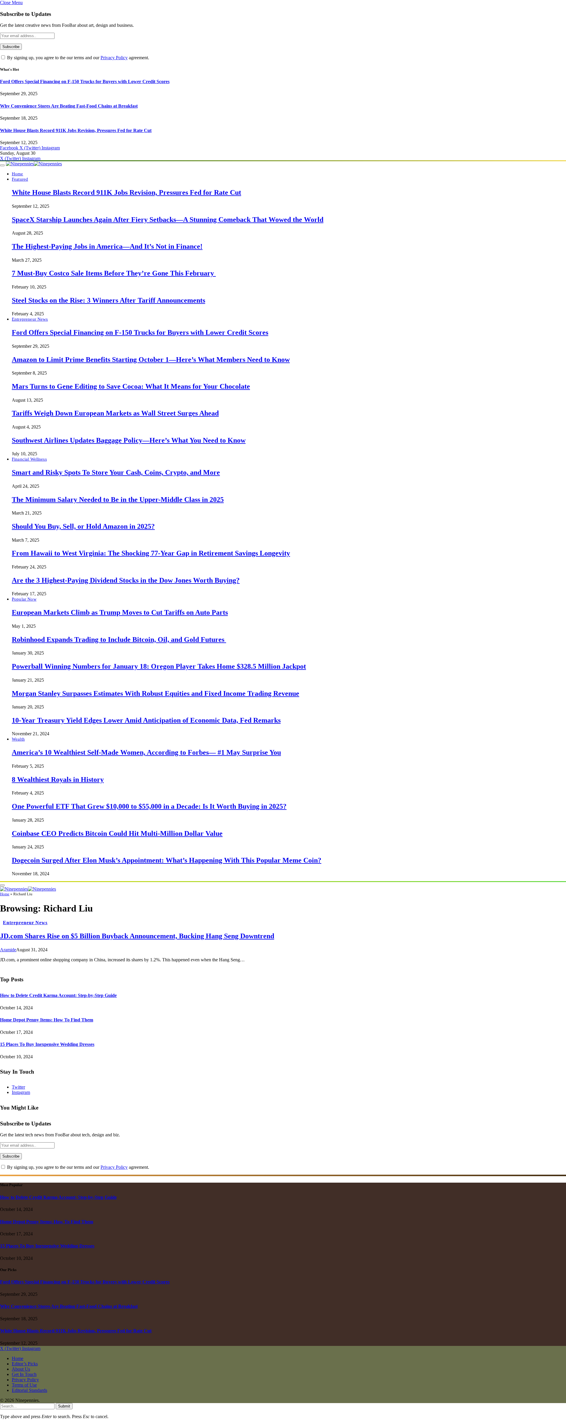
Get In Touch (24, 1374)
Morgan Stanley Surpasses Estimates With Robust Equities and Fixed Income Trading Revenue (155, 693)
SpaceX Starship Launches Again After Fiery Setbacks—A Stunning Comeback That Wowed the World (167, 219)
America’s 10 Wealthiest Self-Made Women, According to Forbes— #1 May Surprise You (146, 752)
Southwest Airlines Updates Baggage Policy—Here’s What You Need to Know (129, 440)
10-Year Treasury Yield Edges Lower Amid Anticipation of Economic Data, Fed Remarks (146, 720)
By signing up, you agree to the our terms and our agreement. (77, 57)
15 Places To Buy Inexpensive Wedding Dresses (47, 1044)
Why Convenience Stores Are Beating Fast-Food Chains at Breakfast (69, 105)
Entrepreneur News (30, 319)
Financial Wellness (29, 459)
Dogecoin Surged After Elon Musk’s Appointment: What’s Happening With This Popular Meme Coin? (166, 860)
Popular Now (24, 598)
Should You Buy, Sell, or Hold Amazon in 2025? (83, 526)
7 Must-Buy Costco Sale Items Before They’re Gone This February (114, 273)
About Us (21, 1369)
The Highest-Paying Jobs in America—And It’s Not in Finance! (107, 246)
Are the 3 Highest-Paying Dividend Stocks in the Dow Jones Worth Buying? (126, 580)
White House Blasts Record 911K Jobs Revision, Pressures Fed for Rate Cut (76, 130)
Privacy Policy (114, 57)
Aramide (8, 949)
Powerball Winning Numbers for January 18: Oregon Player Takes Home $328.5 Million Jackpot (159, 666)
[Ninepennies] (34, 163)
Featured (20, 179)
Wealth (18, 738)
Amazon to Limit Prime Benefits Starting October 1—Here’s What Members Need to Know (151, 359)
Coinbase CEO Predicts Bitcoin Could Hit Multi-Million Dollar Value (117, 833)
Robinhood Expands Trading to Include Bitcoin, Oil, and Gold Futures (119, 639)
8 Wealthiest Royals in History (58, 779)
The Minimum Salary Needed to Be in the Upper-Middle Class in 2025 (118, 499)
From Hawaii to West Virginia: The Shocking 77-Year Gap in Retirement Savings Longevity (151, 553)
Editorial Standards (29, 1390)
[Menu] (2, 165)
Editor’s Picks (25, 1363)
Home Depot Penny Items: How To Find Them (46, 1019)
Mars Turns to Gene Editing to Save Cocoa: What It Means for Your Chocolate (131, 386)
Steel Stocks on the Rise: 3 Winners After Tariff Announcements (108, 300)
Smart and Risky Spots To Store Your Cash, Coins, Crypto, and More (116, 472)
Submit (64, 1406)
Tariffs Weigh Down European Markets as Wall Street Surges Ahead (115, 413)
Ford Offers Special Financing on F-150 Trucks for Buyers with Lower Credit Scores (85, 81)
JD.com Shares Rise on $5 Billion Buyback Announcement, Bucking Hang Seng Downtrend (137, 936)
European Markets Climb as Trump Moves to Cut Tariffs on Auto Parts (120, 612)
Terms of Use (24, 1384)
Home (17, 173)
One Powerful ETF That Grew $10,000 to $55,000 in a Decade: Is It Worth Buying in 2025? (149, 806)
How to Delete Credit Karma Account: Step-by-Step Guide (58, 995)
